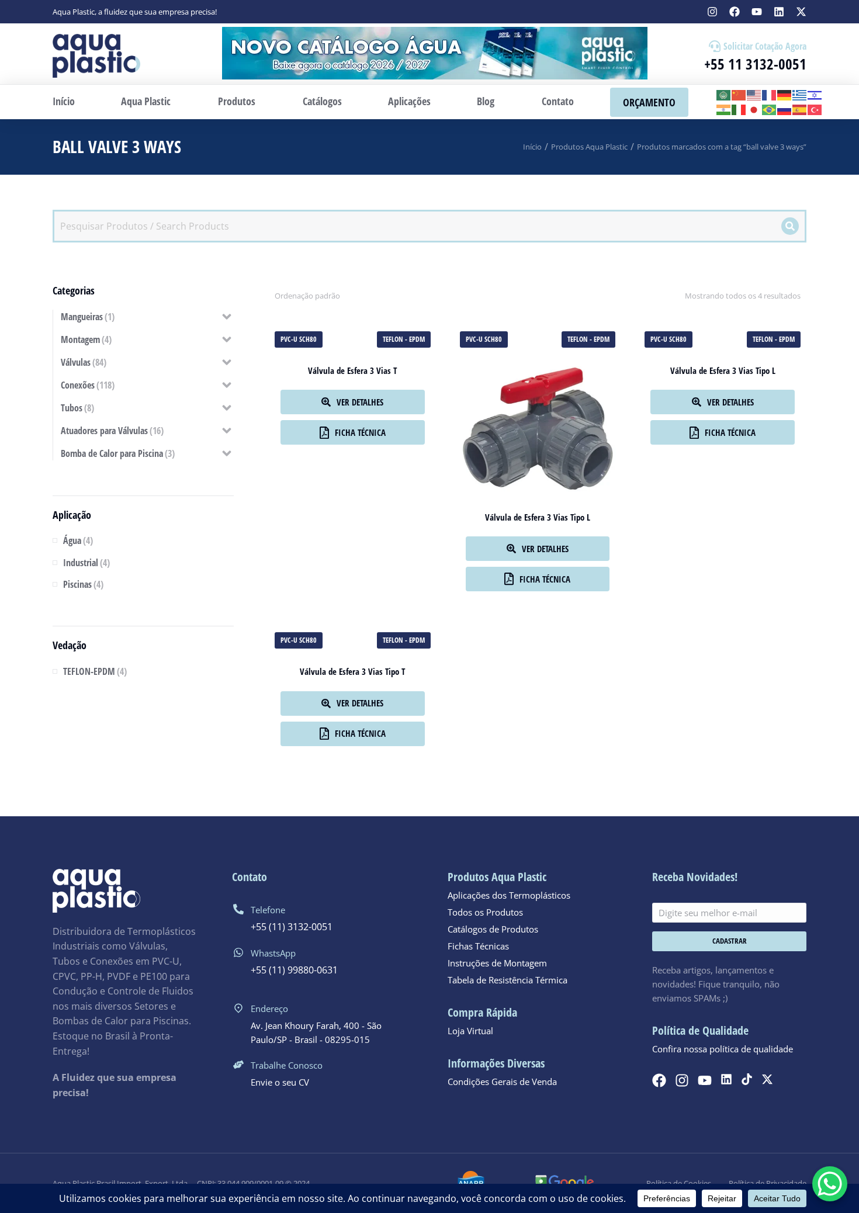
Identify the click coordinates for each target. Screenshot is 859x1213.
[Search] (790, 226)
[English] (754, 94)
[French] (769, 94)
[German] (784, 94)
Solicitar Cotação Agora (764, 46)
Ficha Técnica (360, 432)
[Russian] (784, 109)
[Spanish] (800, 109)
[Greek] (800, 94)
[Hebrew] (815, 94)
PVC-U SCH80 (298, 339)
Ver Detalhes (360, 402)
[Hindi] (724, 109)
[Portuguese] (769, 109)
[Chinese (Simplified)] (739, 94)
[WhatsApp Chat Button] (829, 1183)
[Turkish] (815, 109)
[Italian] (739, 109)
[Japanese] (754, 109)
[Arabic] (724, 94)
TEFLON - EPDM (404, 339)
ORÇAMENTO (649, 102)
